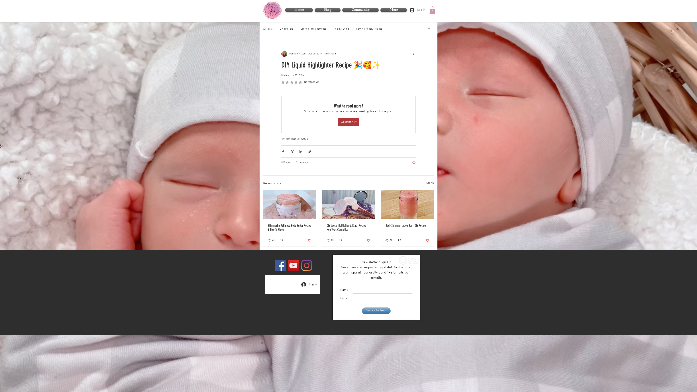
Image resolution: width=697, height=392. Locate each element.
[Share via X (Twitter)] (292, 151)
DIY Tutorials (286, 28)
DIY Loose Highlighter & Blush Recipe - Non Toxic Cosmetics (347, 228)
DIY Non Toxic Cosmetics (313, 28)
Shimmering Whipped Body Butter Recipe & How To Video (289, 228)
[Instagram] (306, 265)
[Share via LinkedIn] (301, 151)
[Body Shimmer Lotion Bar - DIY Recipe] (407, 204)
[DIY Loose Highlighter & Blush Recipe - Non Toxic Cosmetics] (348, 204)
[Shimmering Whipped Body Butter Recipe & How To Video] (289, 204)
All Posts (268, 28)
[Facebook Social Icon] (280, 265)
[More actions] (413, 54)
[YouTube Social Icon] (293, 265)
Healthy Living (341, 28)
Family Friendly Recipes (369, 28)
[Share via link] (309, 151)
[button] (393, 10)
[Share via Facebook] (283, 151)
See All (430, 183)
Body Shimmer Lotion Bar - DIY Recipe (406, 226)
